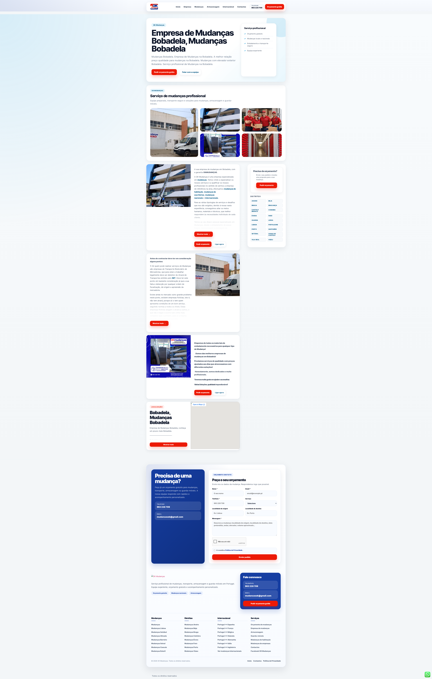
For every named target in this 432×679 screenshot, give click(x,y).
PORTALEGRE (273, 225)
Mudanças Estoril (158, 651)
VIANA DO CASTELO (272, 234)
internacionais (211, 198)
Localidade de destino (253, 509)
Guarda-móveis (257, 636)
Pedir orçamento (202, 244)
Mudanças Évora (191, 640)
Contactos (241, 7)
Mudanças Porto (191, 647)
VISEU (270, 239)
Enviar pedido (244, 557)
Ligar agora (219, 244)
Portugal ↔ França (225, 628)
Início (178, 7)
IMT (174, 278)
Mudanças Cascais (159, 647)
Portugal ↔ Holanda (226, 636)
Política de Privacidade (234, 550)
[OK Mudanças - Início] (160, 6)
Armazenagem (213, 7)
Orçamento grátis (274, 7)
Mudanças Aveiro (191, 625)
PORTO (254, 229)
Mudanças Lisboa (158, 628)
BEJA (270, 201)
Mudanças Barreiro (159, 640)
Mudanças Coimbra (192, 636)
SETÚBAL (255, 234)
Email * (248, 489)
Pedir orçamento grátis (164, 72)
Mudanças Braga (191, 632)
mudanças (202, 180)
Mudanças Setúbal (159, 632)
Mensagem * (217, 518)
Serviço (248, 499)
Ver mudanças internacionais (229, 651)
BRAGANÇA (272, 205)
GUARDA (255, 220)
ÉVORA (254, 216)
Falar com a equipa (190, 72)
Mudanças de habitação (261, 640)
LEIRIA (270, 220)
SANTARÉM (272, 229)
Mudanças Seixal (158, 643)
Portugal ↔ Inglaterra (227, 647)
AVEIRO (254, 201)
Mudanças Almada (159, 636)
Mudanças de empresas (260, 643)
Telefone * (216, 499)
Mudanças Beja (190, 628)
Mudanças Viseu (191, 651)
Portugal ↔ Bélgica (226, 632)
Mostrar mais (203, 234)
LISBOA (254, 225)
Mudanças (199, 7)
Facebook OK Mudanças (261, 651)
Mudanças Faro (190, 643)
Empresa (187, 7)
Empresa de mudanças (260, 628)
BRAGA (254, 205)
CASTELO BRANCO (255, 210)
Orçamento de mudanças (261, 625)
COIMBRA (272, 210)
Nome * (215, 489)
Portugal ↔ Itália (225, 643)
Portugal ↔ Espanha (226, 625)
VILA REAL (255, 239)
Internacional (228, 7)
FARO (270, 216)
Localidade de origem (220, 509)
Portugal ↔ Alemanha (227, 640)
